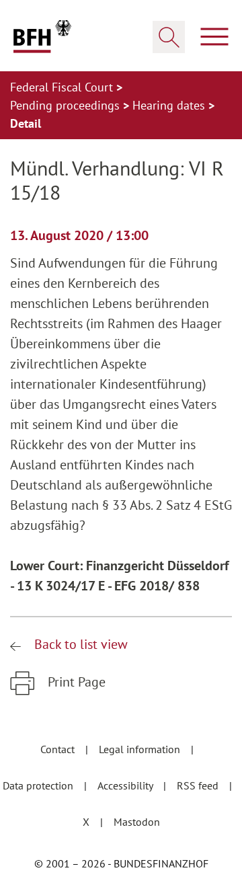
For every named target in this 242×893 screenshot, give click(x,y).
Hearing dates (170, 105)
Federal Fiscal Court (63, 87)
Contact (58, 749)
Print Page (75, 682)
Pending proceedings (66, 105)
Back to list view (79, 644)
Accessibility (126, 785)
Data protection (39, 785)
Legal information (141, 749)
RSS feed (199, 785)
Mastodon (137, 821)
